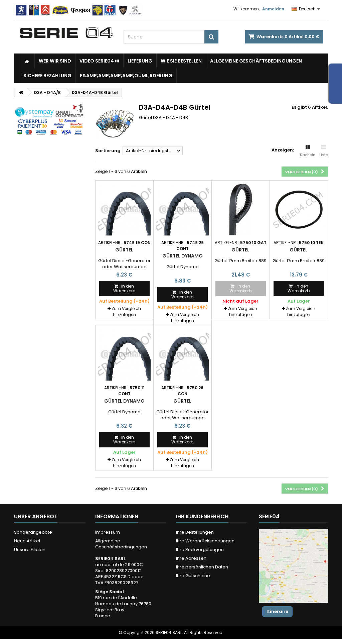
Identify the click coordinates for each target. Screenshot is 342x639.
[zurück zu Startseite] (21, 92)
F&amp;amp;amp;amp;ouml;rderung (126, 75)
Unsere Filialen (29, 549)
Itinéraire (277, 611)
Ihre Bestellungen (195, 532)
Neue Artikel (27, 541)
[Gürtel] (124, 209)
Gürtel (124, 249)
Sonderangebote (33, 532)
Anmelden (273, 9)
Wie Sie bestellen (181, 61)
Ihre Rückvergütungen (200, 549)
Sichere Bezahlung (47, 75)
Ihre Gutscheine (193, 575)
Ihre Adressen (191, 558)
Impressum (107, 532)
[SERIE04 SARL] (66, 33)
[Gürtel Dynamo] (182, 209)
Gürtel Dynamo (182, 255)
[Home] (26, 61)
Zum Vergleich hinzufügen (126, 311)
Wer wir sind (55, 61)
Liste (323, 154)
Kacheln (307, 154)
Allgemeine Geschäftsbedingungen (256, 61)
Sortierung (108, 150)
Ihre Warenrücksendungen (205, 541)
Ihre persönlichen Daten (202, 567)
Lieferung (140, 61)
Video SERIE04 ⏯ (99, 61)
